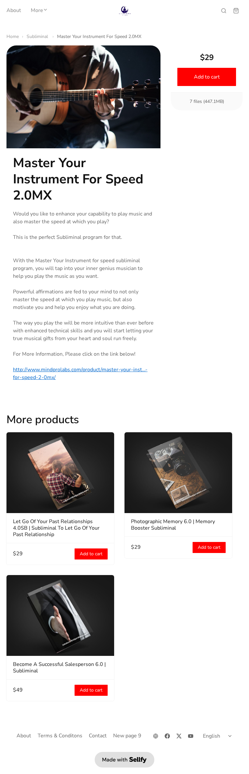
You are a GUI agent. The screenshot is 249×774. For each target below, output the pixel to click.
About (13, 11)
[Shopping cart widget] (236, 11)
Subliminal (38, 36)
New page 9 (127, 735)
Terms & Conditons (60, 735)
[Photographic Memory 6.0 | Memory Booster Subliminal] (178, 472)
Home (12, 36)
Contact (98, 735)
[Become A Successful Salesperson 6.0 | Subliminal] (60, 615)
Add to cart (206, 76)
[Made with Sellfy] (124, 760)
